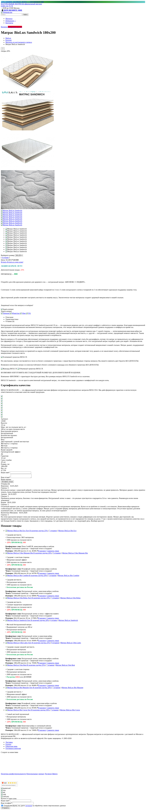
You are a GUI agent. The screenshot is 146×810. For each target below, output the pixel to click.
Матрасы (8, 19)
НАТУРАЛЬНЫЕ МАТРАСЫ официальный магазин (21, 4)
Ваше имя (5, 473)
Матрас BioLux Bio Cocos (70, 710)
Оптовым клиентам (13, 748)
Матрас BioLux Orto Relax (70, 598)
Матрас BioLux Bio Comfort (68, 575)
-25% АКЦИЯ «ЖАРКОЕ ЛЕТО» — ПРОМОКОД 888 (22, 2)
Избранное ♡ (10, 21)
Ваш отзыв (5, 477)
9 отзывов (55, 643)
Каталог (8, 40)
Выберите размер (7, 255)
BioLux (8, 38)
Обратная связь (11, 746)
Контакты (9, 23)
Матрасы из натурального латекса (18, 42)
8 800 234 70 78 (7, 6)
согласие (28, 806)
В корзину (42, 551)
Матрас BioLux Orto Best (65, 665)
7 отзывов (53, 531)
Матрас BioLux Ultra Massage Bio (75, 553)
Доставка (9, 742)
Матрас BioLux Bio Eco (67, 531)
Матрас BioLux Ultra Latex (71, 643)
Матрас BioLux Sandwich (68, 620)
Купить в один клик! (15, 262)
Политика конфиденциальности (13, 774)
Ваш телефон (6, 803)
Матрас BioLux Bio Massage (72, 688)
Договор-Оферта (50, 774)
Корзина (5, 27)
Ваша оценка (6, 479)
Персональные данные (35, 774)
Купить (4, 262)
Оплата (8, 744)
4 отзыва (5, 257)
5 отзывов (57, 553)
